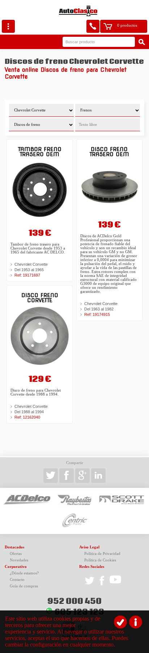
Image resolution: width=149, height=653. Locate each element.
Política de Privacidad (102, 554)
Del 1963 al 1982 (99, 309)
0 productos (127, 25)
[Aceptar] (120, 622)
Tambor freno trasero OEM (39, 151)
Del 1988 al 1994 (29, 412)
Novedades (19, 560)
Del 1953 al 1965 (29, 270)
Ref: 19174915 (97, 314)
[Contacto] (92, 26)
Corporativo (16, 567)
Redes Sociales (91, 567)
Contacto (17, 580)
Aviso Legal (89, 547)
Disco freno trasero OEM (109, 151)
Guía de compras (24, 586)
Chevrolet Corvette (31, 264)
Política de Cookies (100, 560)
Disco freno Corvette (39, 297)
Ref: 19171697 (27, 275)
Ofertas (16, 554)
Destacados (14, 547)
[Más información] (135, 622)
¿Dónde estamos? (24, 573)
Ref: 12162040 (27, 417)
